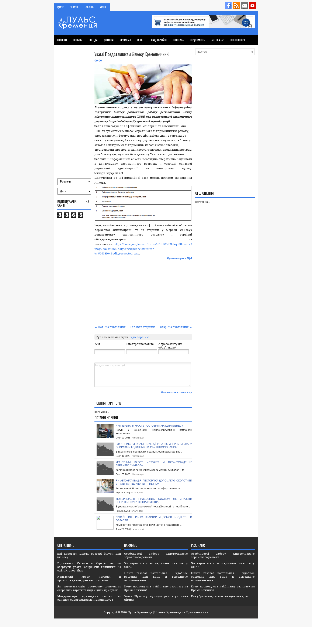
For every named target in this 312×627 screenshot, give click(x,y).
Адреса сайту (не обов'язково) (170, 345)
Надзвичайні (159, 40)
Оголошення (237, 40)
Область (74, 7)
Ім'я (97, 344)
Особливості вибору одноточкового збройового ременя (156, 555)
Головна (62, 40)
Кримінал (125, 40)
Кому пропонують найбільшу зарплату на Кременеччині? (156, 588)
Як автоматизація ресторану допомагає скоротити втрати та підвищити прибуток (154, 482)
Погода (93, 40)
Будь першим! (139, 337)
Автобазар (217, 40)
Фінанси (109, 40)
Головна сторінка (142, 327)
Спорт (141, 40)
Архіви (103, 7)
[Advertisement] (143, 292)
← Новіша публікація (110, 327)
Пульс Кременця (140, 612)
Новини (77, 40)
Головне (89, 7)
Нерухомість (197, 40)
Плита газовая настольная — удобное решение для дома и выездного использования (156, 576)
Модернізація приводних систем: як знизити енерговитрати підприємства (154, 500)
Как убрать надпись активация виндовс (220, 596)
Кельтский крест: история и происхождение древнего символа (89, 578)
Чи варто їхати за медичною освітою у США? (156, 565)
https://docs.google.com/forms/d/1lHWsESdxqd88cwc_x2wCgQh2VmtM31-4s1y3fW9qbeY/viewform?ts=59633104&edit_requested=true (143, 248)
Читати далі (138, 437)
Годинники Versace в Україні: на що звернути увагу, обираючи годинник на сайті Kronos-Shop (154, 446)
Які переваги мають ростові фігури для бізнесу (149, 425)
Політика (178, 40)
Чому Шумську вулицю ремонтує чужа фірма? (156, 598)
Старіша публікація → (176, 327)
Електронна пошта (140, 344)
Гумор (60, 7)
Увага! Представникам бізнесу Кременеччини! (131, 54)
